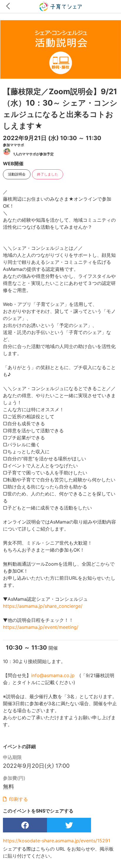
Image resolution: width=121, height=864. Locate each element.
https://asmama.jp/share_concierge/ (43, 606)
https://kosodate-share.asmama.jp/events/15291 (56, 841)
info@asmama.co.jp (53, 675)
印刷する (18, 799)
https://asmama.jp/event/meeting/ (40, 627)
